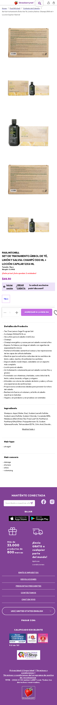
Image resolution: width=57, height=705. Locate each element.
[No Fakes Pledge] (43, 641)
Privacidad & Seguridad (22, 670)
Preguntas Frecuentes (28, 586)
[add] (17, 312)
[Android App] (40, 520)
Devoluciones (28, 579)
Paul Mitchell (10, 252)
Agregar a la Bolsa (37, 312)
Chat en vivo (29, 599)
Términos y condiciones (34, 671)
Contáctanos (28, 593)
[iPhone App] (18, 520)
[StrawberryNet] (23, 3)
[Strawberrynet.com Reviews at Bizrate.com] (17, 642)
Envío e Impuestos (28, 573)
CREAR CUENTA (21, 287)
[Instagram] (52, 502)
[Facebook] (44, 502)
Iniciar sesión (9, 287)
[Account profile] (48, 3)
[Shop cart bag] (53, 3)
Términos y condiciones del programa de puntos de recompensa (28, 676)
